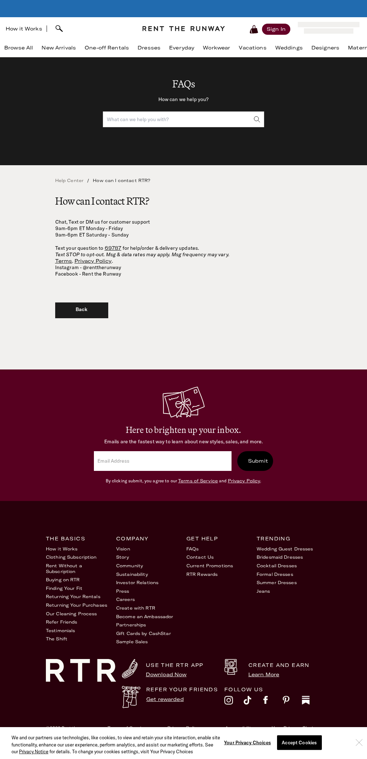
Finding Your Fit (64, 588)
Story (122, 557)
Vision (123, 549)
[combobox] (92, 29)
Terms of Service (198, 480)
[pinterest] (292, 702)
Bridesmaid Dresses (280, 557)
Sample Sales (132, 641)
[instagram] (234, 702)
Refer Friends (61, 622)
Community (129, 565)
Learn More (263, 674)
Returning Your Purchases (76, 605)
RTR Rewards (202, 574)
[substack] (311, 702)
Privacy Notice (33, 751)
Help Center (69, 180)
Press (122, 591)
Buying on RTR (63, 579)
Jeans (263, 591)
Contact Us (200, 557)
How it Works (24, 28)
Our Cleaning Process (71, 613)
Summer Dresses (277, 582)
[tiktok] (253, 702)
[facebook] (272, 702)
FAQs (192, 549)
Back (82, 309)
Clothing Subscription (71, 557)
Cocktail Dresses (277, 565)
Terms (63, 261)
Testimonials (60, 630)
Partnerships (131, 624)
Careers (125, 599)
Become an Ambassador (144, 616)
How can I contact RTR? (121, 180)
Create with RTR (135, 608)
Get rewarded (165, 699)
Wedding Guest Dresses (285, 549)
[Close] (359, 742)
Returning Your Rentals (73, 596)
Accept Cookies (299, 742)
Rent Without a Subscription (64, 568)
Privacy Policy (93, 261)
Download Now (166, 674)
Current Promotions (209, 565)
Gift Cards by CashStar (143, 633)
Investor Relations (137, 582)
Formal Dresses (275, 574)
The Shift (56, 638)
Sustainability (132, 574)
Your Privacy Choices (247, 742)
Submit (258, 461)
